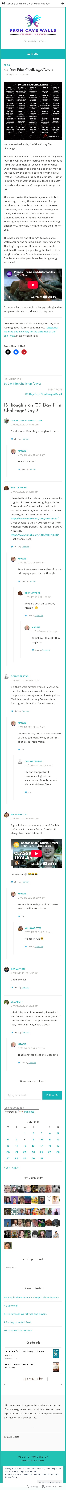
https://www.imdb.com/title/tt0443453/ (35, 518)
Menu (35, 53)
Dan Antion (18, 969)
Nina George (11, 1368)
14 (16, 1145)
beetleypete (19, 487)
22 (24, 1152)
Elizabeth (17, 1001)
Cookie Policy (11, 1477)
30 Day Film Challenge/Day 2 (22, 381)
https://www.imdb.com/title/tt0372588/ (35, 534)
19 (58, 1145)
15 (25, 1145)
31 (41, 1158)
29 (24, 1158)
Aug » (15, 1167)
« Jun (7, 1167)
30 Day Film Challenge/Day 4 (43, 392)
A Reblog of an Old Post (17, 1322)
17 (42, 1145)
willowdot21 (19, 814)
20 (8, 1152)
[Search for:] (33, 1267)
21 (16, 1152)
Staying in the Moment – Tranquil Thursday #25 (31, 1297)
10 (41, 1139)
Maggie (24, 74)
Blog (7, 65)
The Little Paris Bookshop (19, 1364)
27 (8, 1158)
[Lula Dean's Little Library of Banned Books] (56, 1357)
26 (58, 1152)
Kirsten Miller (12, 1359)
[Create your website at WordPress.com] (33, 3)
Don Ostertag (20, 676)
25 (49, 1152)
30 (33, 1158)
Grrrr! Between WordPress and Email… (25, 1313)
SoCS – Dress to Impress (18, 1330)
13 (8, 1145)
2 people (25, 711)
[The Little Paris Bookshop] (56, 1370)
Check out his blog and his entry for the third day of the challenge (31, 331)
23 (33, 1152)
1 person (25, 439)
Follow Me (52, 1095)
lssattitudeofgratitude (26, 420)
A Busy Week (11, 1305)
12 (58, 1139)
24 (41, 1152)
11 (50, 1139)
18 (50, 1145)
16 (33, 1145)
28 (16, 1158)
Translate (29, 1111)
